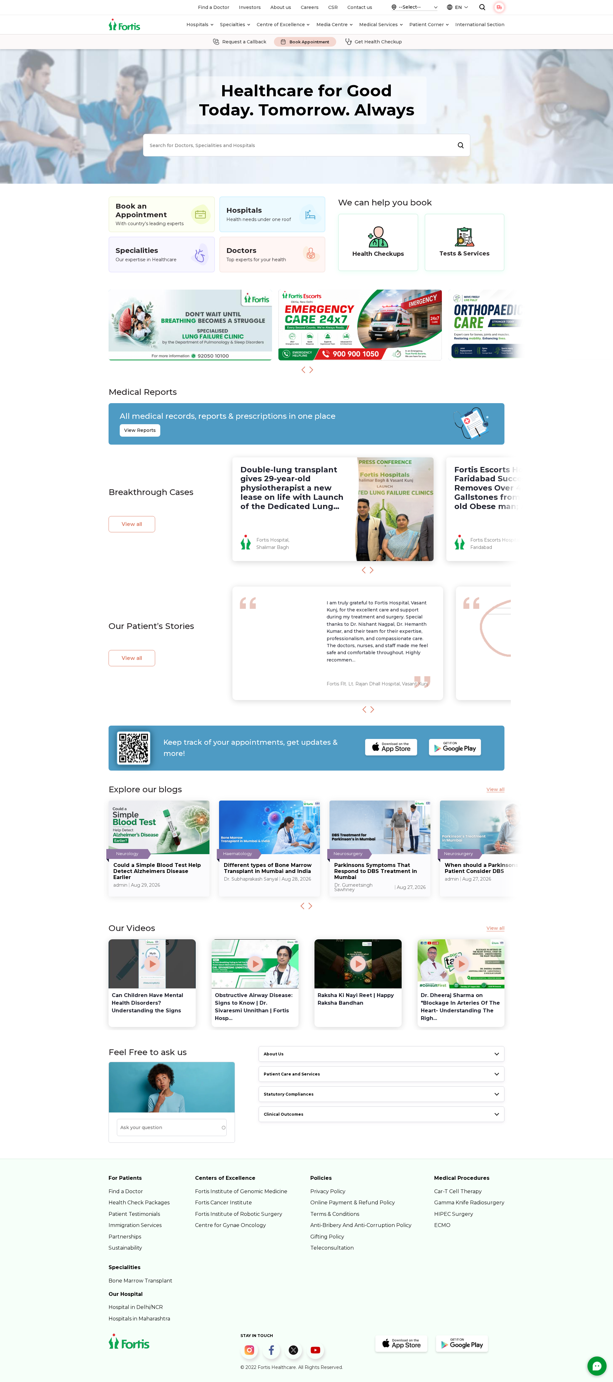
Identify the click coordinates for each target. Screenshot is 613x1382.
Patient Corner (426, 24)
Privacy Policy (327, 1191)
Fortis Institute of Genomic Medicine (241, 1191)
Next (311, 369)
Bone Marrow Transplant (140, 1281)
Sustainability (125, 1248)
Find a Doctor (213, 7)
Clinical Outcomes (283, 1114)
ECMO (442, 1225)
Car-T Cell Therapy (458, 1191)
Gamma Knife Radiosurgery (469, 1203)
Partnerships (125, 1237)
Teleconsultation (332, 1248)
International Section (479, 24)
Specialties (232, 24)
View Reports (140, 430)
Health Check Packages (139, 1203)
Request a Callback (244, 42)
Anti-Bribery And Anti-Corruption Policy (361, 1225)
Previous (303, 369)
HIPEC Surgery (453, 1214)
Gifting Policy (327, 1237)
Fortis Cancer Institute (223, 1203)
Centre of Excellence (281, 24)
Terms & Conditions (334, 1214)
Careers (310, 7)
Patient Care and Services (292, 1074)
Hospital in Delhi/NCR (136, 1307)
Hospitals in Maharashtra (139, 1319)
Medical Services (378, 24)
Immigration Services (135, 1225)
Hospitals (197, 24)
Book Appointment (309, 42)
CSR (333, 7)
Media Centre (332, 24)
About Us (274, 1054)
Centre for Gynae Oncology (230, 1225)
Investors (250, 7)
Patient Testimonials (134, 1214)
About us (280, 7)
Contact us (359, 7)
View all (132, 524)
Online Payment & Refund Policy (352, 1203)
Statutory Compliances (289, 1094)
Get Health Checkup (378, 42)
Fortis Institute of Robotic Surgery (238, 1214)
